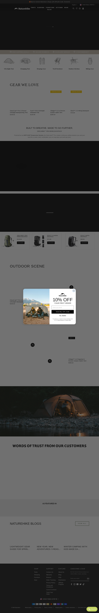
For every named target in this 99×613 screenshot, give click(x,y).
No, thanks (62, 315)
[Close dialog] (74, 291)
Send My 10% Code (62, 312)
